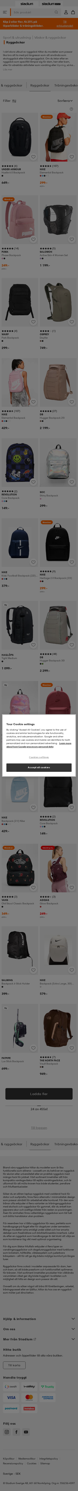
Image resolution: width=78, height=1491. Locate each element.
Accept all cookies (39, 767)
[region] (39, 745)
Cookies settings (39, 757)
